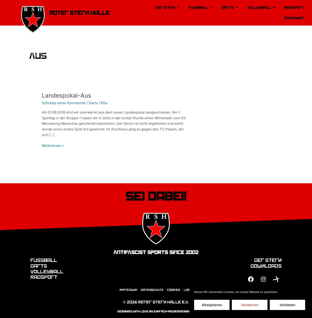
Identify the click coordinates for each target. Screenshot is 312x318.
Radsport (294, 7)
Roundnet (294, 18)
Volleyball (259, 7)
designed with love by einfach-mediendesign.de (156, 311)
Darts (228, 7)
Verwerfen (249, 305)
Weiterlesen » (53, 145)
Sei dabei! (156, 196)
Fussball (198, 7)
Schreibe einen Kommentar (64, 103)
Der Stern (165, 7)
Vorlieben (287, 305)
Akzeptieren (212, 305)
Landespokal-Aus (66, 95)
